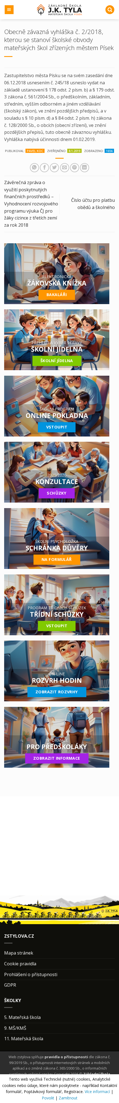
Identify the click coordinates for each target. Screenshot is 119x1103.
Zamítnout (68, 1098)
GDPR (10, 985)
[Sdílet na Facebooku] (44, 167)
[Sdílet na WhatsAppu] (34, 167)
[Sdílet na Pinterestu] (74, 167)
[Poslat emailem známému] (64, 167)
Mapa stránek (18, 953)
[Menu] (9, 9)
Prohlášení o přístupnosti (30, 974)
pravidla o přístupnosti (66, 1056)
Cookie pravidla (20, 964)
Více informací (97, 1091)
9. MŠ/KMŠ (15, 1028)
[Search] (109, 9)
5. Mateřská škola (22, 1017)
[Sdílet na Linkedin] (84, 167)
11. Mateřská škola (23, 1039)
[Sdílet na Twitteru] (54, 167)
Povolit (48, 1098)
